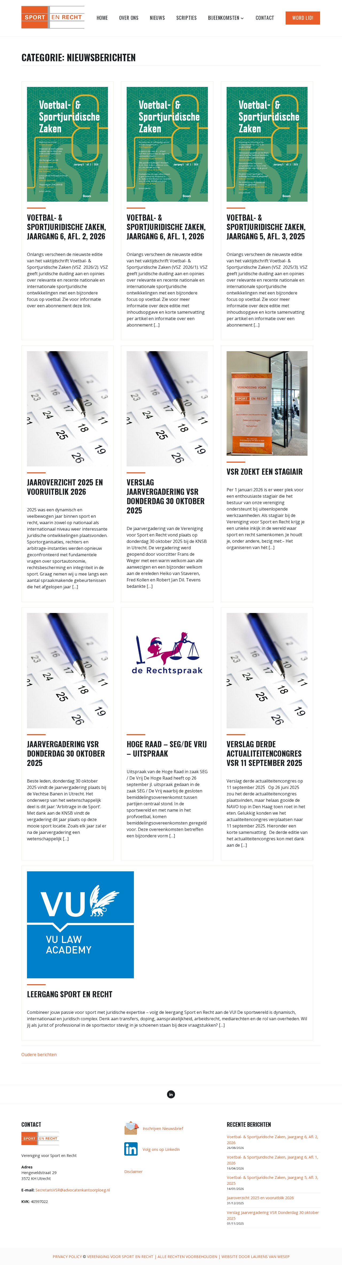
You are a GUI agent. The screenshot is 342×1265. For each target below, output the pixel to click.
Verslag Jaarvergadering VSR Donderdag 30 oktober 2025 (166, 496)
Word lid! (302, 17)
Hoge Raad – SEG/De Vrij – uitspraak (167, 748)
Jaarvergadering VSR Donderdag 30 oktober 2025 (66, 753)
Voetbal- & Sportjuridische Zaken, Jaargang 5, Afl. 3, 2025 (266, 226)
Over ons (129, 17)
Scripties (186, 17)
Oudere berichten (39, 1054)
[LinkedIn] (171, 1095)
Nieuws (157, 17)
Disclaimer (133, 1171)
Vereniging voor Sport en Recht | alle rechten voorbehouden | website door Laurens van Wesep (188, 1256)
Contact (265, 17)
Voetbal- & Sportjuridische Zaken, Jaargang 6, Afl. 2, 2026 (66, 226)
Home (102, 17)
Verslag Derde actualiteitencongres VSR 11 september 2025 (264, 753)
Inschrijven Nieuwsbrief (163, 1128)
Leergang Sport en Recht (69, 993)
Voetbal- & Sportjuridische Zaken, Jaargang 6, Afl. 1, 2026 (166, 226)
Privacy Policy (67, 1256)
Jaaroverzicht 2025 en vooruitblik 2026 (65, 487)
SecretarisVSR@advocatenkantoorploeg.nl (73, 1190)
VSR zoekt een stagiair (265, 471)
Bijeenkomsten (223, 17)
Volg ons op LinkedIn (161, 1149)
